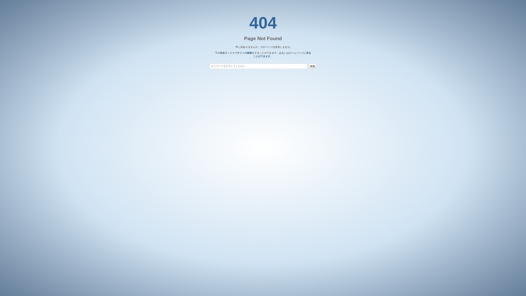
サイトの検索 (244, 53)
